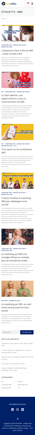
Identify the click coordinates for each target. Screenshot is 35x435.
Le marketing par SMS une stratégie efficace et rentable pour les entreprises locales (15, 257)
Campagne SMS (6, 45)
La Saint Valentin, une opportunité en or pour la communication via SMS (13, 98)
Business (4, 300)
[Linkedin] (12, 409)
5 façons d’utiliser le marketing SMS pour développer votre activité (16, 201)
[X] (22, 409)
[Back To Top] (17, 418)
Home (2, 18)
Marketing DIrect (19, 45)
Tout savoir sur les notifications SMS (12, 364)
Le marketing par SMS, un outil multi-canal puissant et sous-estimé (16, 307)
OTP (15, 145)
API (2, 91)
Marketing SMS (7, 47)
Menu (31, 4)
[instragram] (17, 409)
